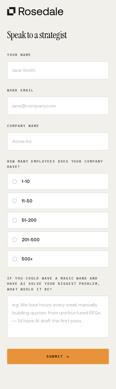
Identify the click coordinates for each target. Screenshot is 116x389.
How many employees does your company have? (55, 164)
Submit (57, 356)
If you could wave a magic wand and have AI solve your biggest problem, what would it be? (54, 283)
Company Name (23, 126)
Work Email (20, 90)
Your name (19, 55)
